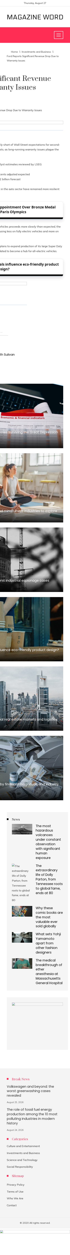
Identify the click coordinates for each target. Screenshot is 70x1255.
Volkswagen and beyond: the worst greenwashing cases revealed (30, 1091)
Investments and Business (23, 1153)
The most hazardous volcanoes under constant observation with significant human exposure (48, 842)
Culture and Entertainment (23, 1146)
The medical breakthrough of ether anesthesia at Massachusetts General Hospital (49, 971)
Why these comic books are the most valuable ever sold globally (49, 917)
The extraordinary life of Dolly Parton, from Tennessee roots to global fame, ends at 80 (49, 879)
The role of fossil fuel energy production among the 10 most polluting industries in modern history (32, 1116)
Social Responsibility (20, 1166)
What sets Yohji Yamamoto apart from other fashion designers (48, 943)
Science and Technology (22, 1160)
